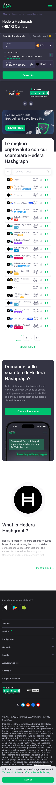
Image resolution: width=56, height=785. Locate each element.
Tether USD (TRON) (21, 218)
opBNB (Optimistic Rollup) (21, 280)
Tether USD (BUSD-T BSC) (22, 233)
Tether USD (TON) (21, 249)
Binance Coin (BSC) (21, 272)
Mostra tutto (26, 347)
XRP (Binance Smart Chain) (22, 295)
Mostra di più (43, 567)
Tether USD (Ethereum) (23, 226)
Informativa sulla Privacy (37, 772)
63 (37, 337)
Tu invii (8, 44)
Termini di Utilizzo (12, 772)
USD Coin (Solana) (21, 311)
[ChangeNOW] (7, 5)
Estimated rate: (13, 56)
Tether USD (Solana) (22, 241)
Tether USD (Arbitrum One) (22, 264)
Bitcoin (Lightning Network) (22, 187)
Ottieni (8, 62)
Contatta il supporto (28, 411)
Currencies (16, 14)
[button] (44, 45)
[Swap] (51, 55)
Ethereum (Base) (23, 203)
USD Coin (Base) (23, 319)
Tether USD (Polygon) (22, 257)
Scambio (28, 75)
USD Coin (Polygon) (22, 326)
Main (5, 14)
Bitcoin (16, 180)
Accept (28, 779)
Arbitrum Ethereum (21, 210)
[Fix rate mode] (31, 64)
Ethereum (18, 195)
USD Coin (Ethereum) (22, 303)
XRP (15, 288)
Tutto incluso (12, 52)
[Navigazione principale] (50, 5)
